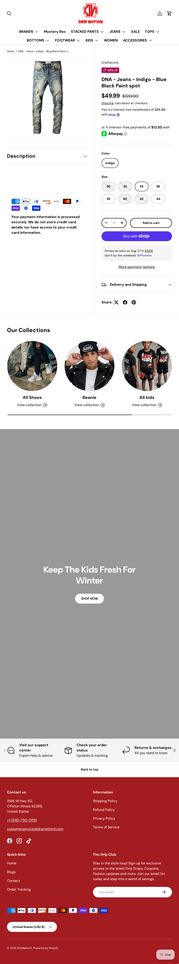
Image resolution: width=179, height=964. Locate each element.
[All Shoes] (32, 366)
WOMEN (111, 40)
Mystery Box (55, 31)
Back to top (89, 769)
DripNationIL (110, 62)
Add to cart (151, 223)
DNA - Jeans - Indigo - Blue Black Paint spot (44, 51)
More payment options (137, 267)
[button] (169, 13)
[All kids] (147, 366)
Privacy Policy (104, 818)
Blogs (11, 872)
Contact (13, 880)
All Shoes (32, 397)
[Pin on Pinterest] (133, 302)
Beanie (89, 397)
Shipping (108, 103)
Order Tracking (19, 889)
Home (10, 51)
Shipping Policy (105, 801)
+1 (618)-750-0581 (22, 820)
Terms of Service (106, 827)
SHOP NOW (89, 599)
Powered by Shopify (45, 948)
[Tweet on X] (116, 302)
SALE (135, 31)
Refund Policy (104, 809)
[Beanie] (90, 366)
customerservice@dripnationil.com (35, 829)
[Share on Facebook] (125, 302)
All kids (146, 397)
